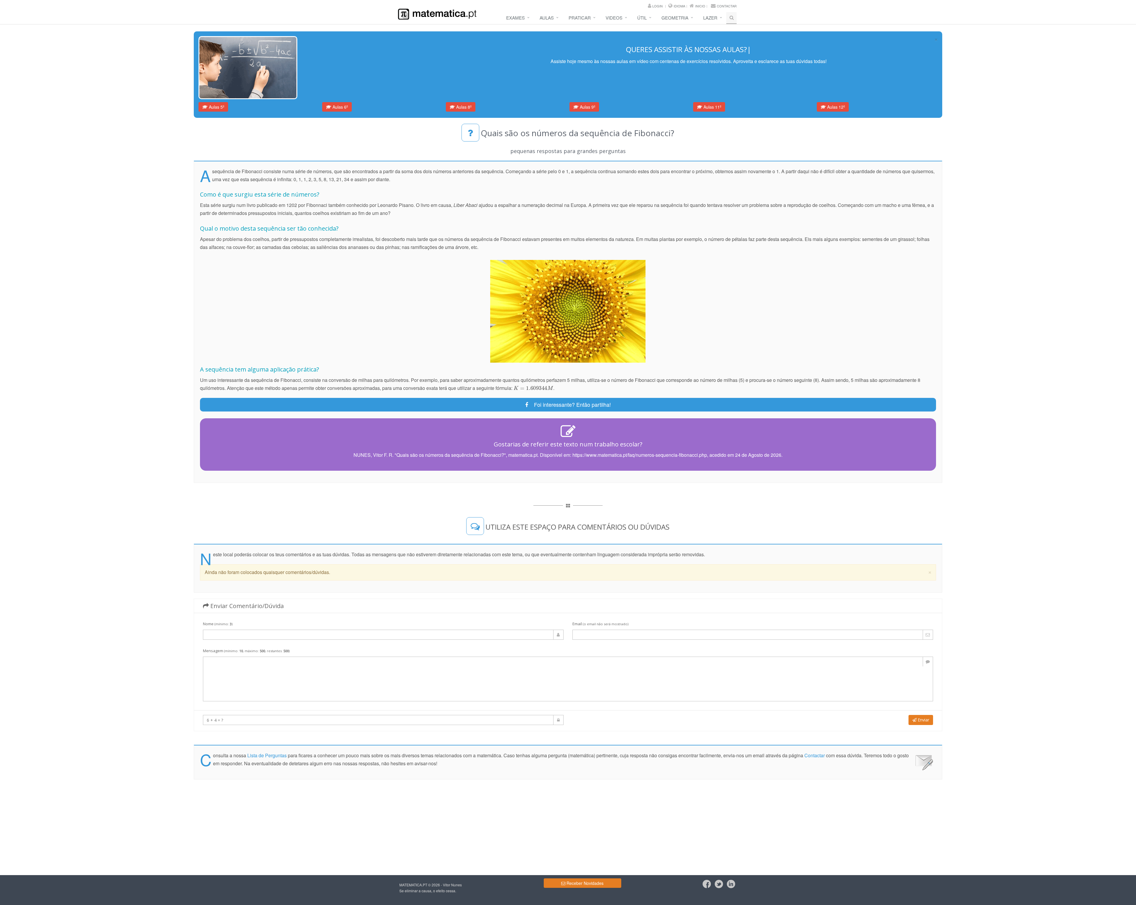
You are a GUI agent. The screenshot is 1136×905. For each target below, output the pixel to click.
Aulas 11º (711, 107)
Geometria (674, 18)
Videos (614, 18)
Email (600, 623)
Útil (642, 18)
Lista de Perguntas (267, 755)
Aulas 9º (587, 107)
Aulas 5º (216, 107)
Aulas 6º (339, 107)
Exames (515, 18)
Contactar (727, 6)
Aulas (547, 18)
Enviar (922, 720)
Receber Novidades (584, 883)
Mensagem (246, 650)
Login (657, 6)
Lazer (710, 18)
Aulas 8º (463, 107)
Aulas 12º (835, 107)
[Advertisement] (25, 114)
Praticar (580, 18)
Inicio (700, 6)
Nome (218, 623)
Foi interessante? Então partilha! (569, 404)
